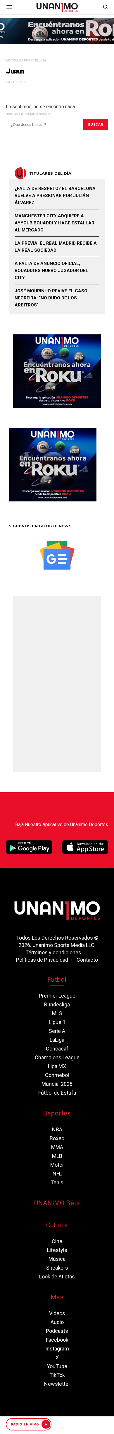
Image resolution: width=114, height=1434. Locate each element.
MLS (57, 1013)
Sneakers (57, 1268)
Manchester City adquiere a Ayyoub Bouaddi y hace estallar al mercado (54, 223)
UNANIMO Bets (57, 1203)
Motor (57, 1165)
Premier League (57, 996)
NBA (57, 1129)
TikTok (57, 1375)
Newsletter (57, 1384)
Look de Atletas (57, 1276)
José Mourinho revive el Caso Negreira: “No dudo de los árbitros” (51, 298)
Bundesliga (57, 1004)
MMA (57, 1147)
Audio (57, 1322)
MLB (57, 1156)
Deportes (57, 1113)
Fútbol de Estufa (57, 1093)
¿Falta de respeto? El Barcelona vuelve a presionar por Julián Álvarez (55, 195)
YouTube (57, 1366)
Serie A (57, 1031)
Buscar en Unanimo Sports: (29, 114)
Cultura (57, 1225)
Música (57, 1259)
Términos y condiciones (53, 952)
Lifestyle (57, 1250)
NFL (57, 1173)
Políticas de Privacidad (42, 960)
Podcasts (57, 1331)
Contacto (87, 960)
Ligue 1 (57, 1022)
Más (57, 1297)
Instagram (57, 1348)
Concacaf (57, 1049)
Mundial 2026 (57, 1084)
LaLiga (57, 1040)
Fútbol (56, 979)
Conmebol (57, 1075)
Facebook (57, 1340)
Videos (57, 1313)
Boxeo (57, 1138)
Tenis (57, 1182)
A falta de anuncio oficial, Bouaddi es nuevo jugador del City (51, 270)
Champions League (57, 1057)
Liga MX (57, 1066)
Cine (57, 1241)
